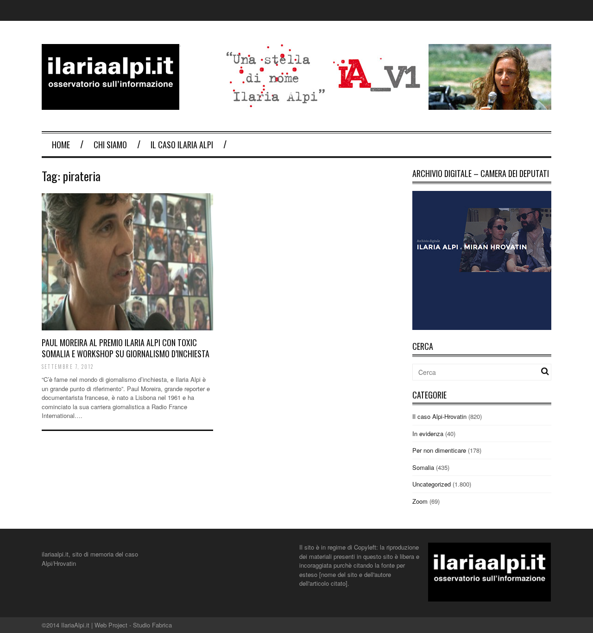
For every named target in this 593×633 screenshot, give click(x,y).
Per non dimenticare (439, 450)
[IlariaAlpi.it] (110, 104)
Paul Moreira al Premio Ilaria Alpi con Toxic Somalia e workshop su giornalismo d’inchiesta (125, 347)
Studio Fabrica (152, 624)
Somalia (423, 467)
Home (61, 145)
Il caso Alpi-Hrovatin (439, 416)
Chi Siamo (110, 145)
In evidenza (427, 433)
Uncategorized (431, 484)
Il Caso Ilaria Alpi (182, 145)
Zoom (420, 501)
